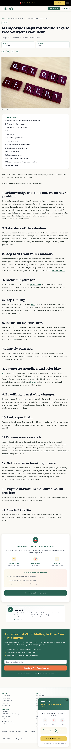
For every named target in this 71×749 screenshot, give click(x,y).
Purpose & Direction (6, 716)
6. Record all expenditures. (14, 138)
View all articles (18, 619)
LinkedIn (33, 731)
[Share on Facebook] (3, 51)
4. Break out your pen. (12, 131)
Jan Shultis (6, 45)
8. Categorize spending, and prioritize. (18, 144)
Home (3, 18)
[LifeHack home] (7, 8)
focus (13, 339)
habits (33, 304)
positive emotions (58, 270)
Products (39, 693)
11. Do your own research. (13, 155)
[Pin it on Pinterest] (8, 51)
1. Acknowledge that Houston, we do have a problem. (22, 120)
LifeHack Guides (5, 695)
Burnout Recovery (6, 711)
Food (4, 373)
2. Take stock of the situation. (15, 124)
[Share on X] (12, 51)
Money (8, 18)
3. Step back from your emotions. (16, 127)
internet (33, 382)
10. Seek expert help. (12, 151)
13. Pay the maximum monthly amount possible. (21, 162)
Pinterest (18, 731)
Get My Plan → (59, 3)
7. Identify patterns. (11, 141)
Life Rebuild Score (6, 698)
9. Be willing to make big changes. (16, 148)
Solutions (5, 709)
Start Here (5, 693)
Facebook (4, 731)
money (36, 233)
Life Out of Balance (6, 719)
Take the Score (53, 8)
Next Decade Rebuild (7, 721)
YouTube (27, 731)
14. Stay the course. (11, 165)
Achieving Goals (5, 705)
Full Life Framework (6, 700)
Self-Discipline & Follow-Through (10, 714)
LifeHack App (40, 695)
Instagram (11, 731)
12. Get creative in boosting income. (17, 158)
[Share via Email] (17, 51)
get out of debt (35, 284)
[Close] (67, 3)
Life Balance (4, 703)
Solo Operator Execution (8, 724)
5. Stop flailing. (10, 134)
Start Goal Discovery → (53, 739)
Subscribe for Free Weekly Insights (35, 668)
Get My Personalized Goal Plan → (35, 593)
